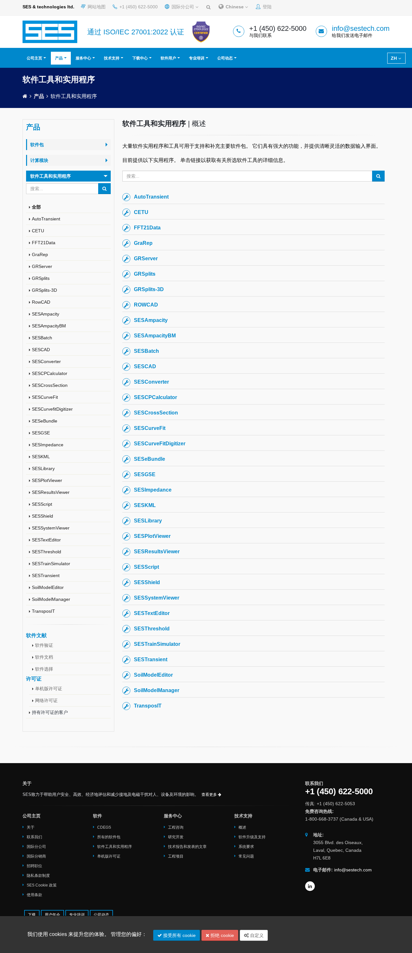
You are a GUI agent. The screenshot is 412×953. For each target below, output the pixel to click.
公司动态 (225, 58)
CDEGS (104, 827)
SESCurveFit (45, 397)
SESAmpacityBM (49, 325)
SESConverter (46, 361)
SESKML (41, 456)
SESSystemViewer (51, 527)
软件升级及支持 (252, 837)
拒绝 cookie (221, 935)
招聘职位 (34, 866)
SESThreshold (46, 551)
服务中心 (83, 58)
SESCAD (41, 349)
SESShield (42, 516)
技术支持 (111, 58)
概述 (242, 827)
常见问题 (246, 856)
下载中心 (140, 58)
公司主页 (34, 58)
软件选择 (44, 669)
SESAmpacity (45, 313)
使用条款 (34, 895)
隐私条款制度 (38, 875)
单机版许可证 (48, 688)
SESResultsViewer (51, 492)
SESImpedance (47, 444)
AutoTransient (46, 218)
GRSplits (41, 278)
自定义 (256, 935)
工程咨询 (175, 827)
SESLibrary (43, 468)
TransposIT (43, 611)
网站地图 (96, 6)
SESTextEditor (46, 539)
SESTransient (46, 575)
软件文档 (44, 657)
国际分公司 (182, 6)
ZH (394, 58)
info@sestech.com (360, 28)
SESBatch (42, 337)
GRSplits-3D (44, 290)
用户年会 (52, 915)
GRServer (42, 266)
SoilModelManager (51, 599)
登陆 (266, 6)
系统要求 (246, 846)
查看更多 (209, 794)
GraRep (40, 254)
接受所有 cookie (179, 935)
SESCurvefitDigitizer (52, 409)
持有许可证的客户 (50, 712)
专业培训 (196, 58)
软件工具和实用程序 (114, 846)
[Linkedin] (310, 886)
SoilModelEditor (48, 587)
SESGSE (41, 432)
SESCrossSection (50, 385)
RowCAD (41, 302)
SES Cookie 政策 (42, 885)
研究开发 (175, 837)
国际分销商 (36, 856)
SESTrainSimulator (51, 563)
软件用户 (168, 58)
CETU (38, 230)
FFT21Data (43, 242)
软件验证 (44, 645)
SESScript (42, 504)
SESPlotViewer (47, 480)
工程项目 (175, 856)
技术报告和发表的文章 (187, 846)
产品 (59, 58)
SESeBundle (44, 420)
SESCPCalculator (49, 373)
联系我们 (34, 837)
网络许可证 (46, 700)
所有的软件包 (108, 837)
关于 (30, 827)
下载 (32, 915)
